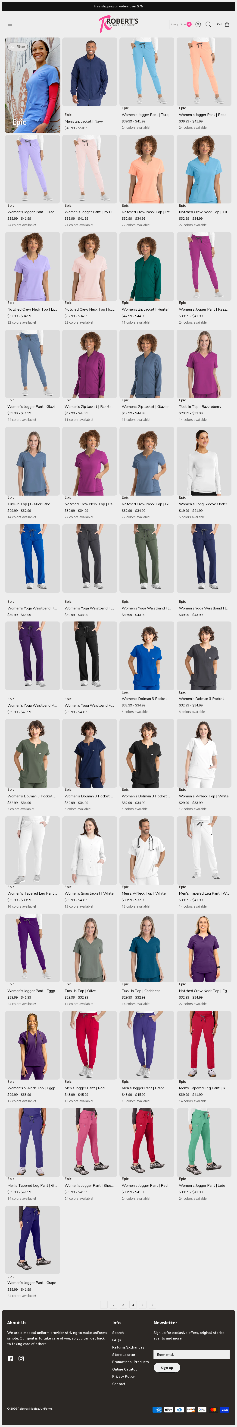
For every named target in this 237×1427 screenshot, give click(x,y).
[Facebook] (10, 1359)
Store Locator (123, 1354)
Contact (118, 1384)
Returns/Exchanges (128, 1347)
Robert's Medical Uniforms (35, 1409)
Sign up (167, 1367)
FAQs (116, 1340)
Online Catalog (124, 1369)
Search (118, 1332)
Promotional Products (130, 1362)
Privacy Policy (123, 1376)
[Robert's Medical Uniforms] (118, 24)
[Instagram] (21, 1359)
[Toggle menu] (12, 24)
